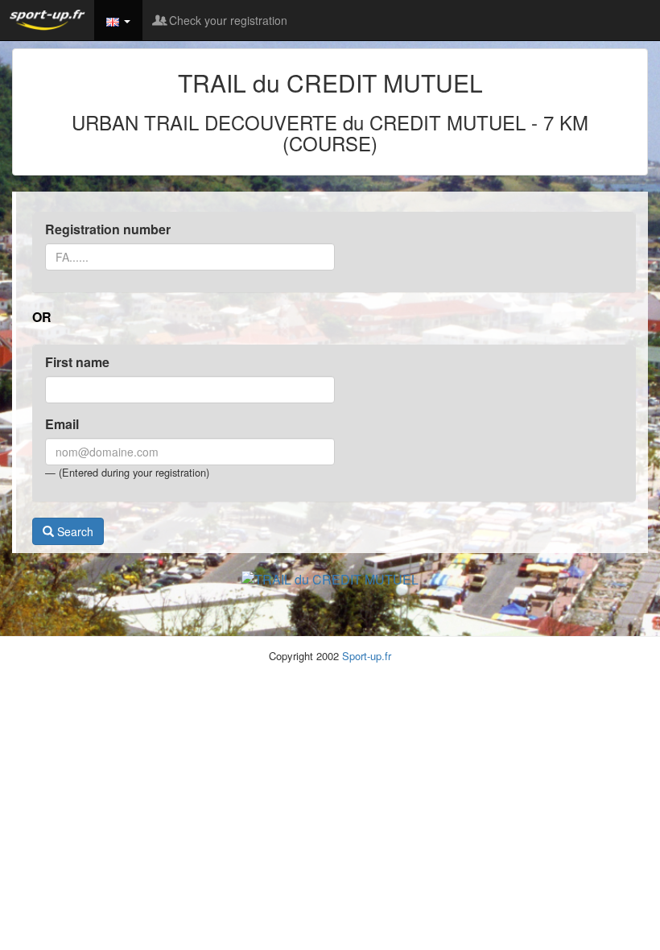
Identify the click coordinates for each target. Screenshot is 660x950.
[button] (118, 20)
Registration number (108, 229)
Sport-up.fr (366, 655)
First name (77, 362)
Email (62, 424)
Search (73, 531)
